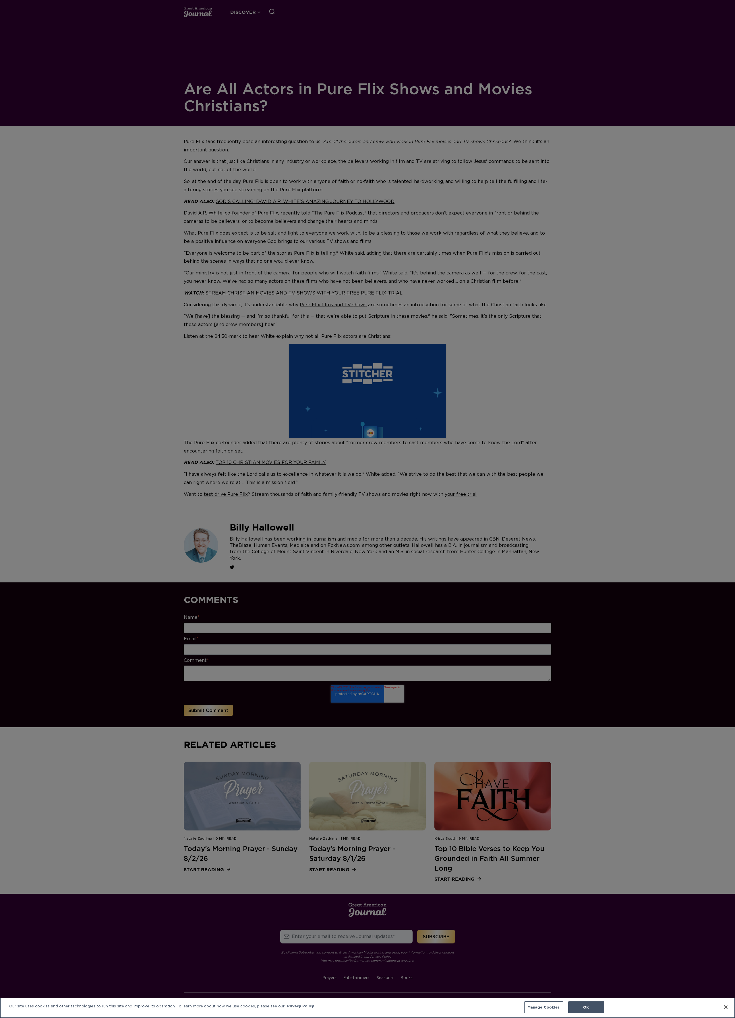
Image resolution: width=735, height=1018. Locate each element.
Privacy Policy (300, 1006)
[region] (367, 1008)
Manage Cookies (543, 1007)
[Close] (725, 1007)
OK (586, 1007)
